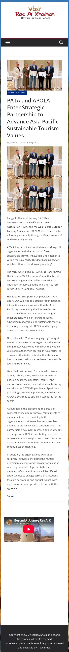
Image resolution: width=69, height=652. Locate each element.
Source (11, 496)
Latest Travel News (17, 93)
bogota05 (33, 142)
